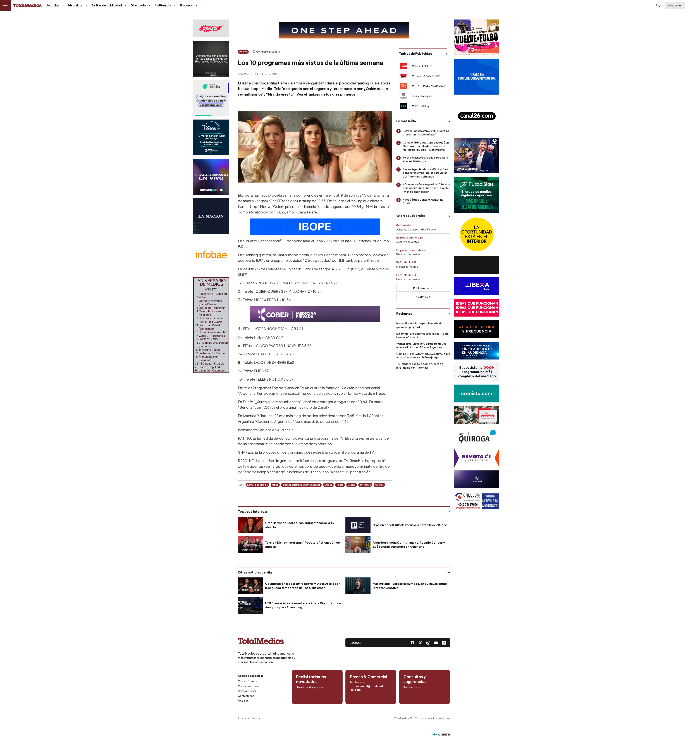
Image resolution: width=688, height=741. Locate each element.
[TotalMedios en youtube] (436, 643)
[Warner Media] (476, 37)
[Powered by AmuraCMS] (441, 734)
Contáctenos (246, 695)
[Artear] (476, 350)
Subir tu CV (423, 296)
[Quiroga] (476, 436)
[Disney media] (211, 137)
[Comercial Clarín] (476, 415)
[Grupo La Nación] (211, 216)
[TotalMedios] (266, 642)
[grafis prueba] (211, 28)
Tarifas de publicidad (106, 5)
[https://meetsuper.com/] (476, 308)
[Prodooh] (476, 372)
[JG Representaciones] (476, 234)
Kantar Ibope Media (257, 485)
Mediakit (243, 700)
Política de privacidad (249, 718)
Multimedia (163, 5)
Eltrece (328, 485)
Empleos (186, 5)
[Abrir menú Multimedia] (175, 5)
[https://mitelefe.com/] (211, 177)
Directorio (138, 5)
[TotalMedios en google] (428, 643)
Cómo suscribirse (248, 686)
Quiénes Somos (247, 681)
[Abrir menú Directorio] (149, 5)
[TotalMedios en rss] (444, 643)
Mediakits (75, 5)
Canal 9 (351, 485)
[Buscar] (658, 5)
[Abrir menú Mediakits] (86, 5)
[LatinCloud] (476, 479)
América (379, 485)
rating (275, 485)
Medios (243, 51)
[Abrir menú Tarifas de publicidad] (125, 5)
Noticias (53, 5)
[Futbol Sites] (476, 195)
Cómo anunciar (247, 691)
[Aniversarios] (211, 325)
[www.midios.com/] (211, 59)
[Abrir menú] (5, 5)
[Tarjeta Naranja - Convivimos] (476, 458)
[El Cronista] (476, 393)
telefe (339, 485)
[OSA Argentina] (344, 30)
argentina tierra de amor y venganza (301, 485)
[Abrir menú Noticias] (63, 5)
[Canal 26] (476, 116)
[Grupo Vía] (476, 329)
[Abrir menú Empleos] (196, 5)
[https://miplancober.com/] (315, 314)
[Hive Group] (476, 265)
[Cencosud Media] (211, 98)
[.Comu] (476, 77)
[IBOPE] (315, 226)
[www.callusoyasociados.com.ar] (476, 501)
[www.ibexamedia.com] (476, 286)
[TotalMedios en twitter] (420, 643)
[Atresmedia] (476, 155)
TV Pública (365, 485)
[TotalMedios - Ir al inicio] (27, 5)
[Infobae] (211, 255)
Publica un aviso (423, 288)
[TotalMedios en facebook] (412, 643)
